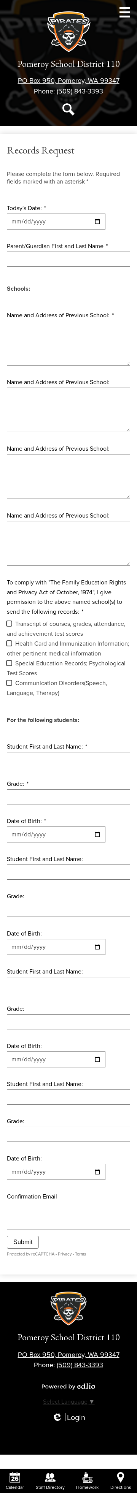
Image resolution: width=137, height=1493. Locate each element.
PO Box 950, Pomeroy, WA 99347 (68, 80)
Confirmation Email (32, 1196)
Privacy (65, 1254)
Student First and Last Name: (47, 746)
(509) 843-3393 (80, 91)
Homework (87, 1487)
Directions (120, 1487)
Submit (22, 1242)
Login (68, 1418)
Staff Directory (50, 1487)
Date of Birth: (26, 821)
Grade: (18, 784)
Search (68, 109)
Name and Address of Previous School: (60, 315)
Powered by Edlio (68, 1386)
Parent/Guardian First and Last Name (57, 246)
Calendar (15, 1487)
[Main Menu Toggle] (124, 12)
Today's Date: (26, 208)
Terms (80, 1254)
